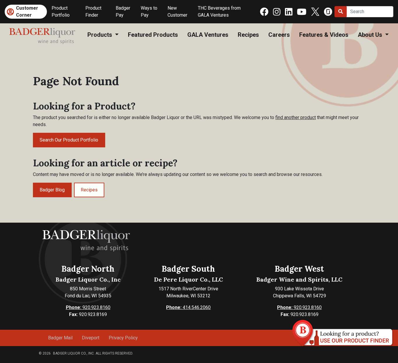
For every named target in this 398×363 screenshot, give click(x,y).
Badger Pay (123, 11)
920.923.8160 (88, 307)
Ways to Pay (149, 11)
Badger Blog (52, 190)
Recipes (248, 34)
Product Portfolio (61, 11)
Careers (279, 34)
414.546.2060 (188, 307)
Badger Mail (60, 338)
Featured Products (153, 34)
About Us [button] (371, 34)
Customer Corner (27, 11)
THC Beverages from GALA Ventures (219, 11)
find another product (295, 117)
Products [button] (100, 34)
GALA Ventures (207, 34)
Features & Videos (323, 34)
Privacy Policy (123, 338)
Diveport (90, 338)
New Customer (177, 11)
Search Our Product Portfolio (69, 140)
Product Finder (93, 11)
